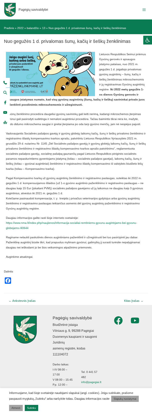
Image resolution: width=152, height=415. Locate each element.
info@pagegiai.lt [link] (91, 382)
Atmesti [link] (15, 407)
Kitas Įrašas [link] (133, 300)
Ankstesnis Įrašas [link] (22, 300)
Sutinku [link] (31, 407)
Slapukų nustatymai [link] (125, 398)
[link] (147, 40)
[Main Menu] (144, 10)
